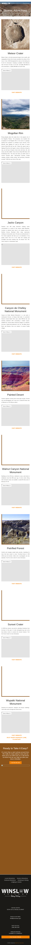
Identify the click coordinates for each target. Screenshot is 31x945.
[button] (15, 3)
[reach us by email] (15, 914)
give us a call (15, 925)
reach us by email (15, 916)
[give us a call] (15, 922)
